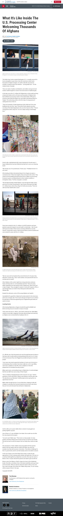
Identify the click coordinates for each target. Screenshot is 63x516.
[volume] (7, 6)
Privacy (23, 503)
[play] (3, 6)
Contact (50, 503)
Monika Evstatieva (16, 36)
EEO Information (25, 505)
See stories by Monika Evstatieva (17, 490)
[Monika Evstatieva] (5, 489)
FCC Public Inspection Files (40, 503)
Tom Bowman (9, 36)
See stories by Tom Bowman (16, 481)
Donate (58, 2)
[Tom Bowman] (5, 479)
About (36, 505)
